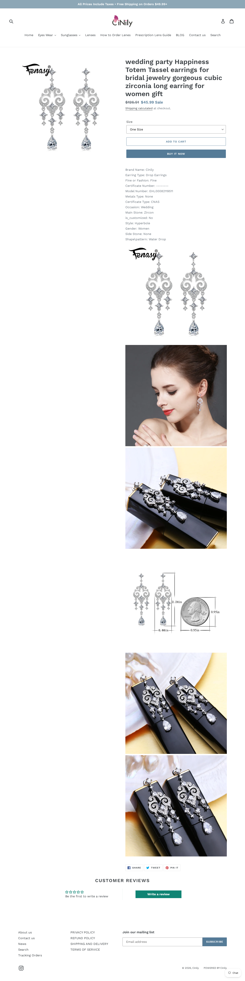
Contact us (26, 938)
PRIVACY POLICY (82, 932)
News (22, 944)
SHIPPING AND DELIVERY (89, 944)
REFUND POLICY (82, 938)
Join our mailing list (138, 932)
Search (23, 949)
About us (25, 932)
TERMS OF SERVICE (85, 949)
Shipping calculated (139, 108)
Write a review (158, 894)
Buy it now (176, 153)
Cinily (195, 967)
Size (129, 122)
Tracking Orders (30, 955)
